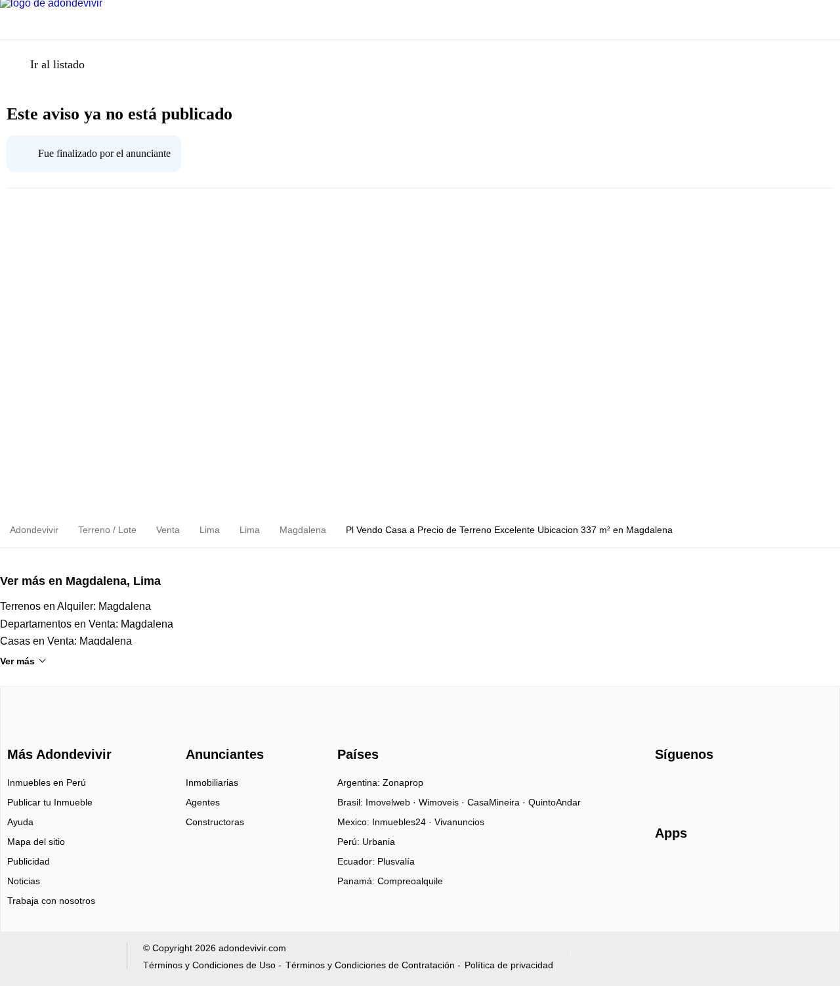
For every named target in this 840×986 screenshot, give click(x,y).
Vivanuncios (459, 822)
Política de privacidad (509, 965)
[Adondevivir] (56, 730)
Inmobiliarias (212, 782)
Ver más (17, 661)
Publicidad (28, 861)
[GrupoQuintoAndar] (61, 959)
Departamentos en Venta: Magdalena (86, 624)
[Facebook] (666, 787)
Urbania (378, 841)
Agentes (203, 802)
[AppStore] (697, 871)
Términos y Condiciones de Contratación (370, 965)
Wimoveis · (443, 802)
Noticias (23, 881)
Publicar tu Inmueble (50, 802)
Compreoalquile (410, 881)
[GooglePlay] (786, 871)
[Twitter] (731, 787)
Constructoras (215, 822)
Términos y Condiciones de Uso (209, 965)
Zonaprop (403, 782)
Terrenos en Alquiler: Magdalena (75, 606)
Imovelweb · (392, 802)
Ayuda (20, 822)
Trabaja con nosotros (51, 900)
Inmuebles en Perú (46, 782)
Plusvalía (396, 861)
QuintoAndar (554, 802)
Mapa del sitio (36, 841)
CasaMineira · (497, 802)
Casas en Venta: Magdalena (66, 641)
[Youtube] (709, 787)
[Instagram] (687, 787)
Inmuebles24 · (403, 822)
